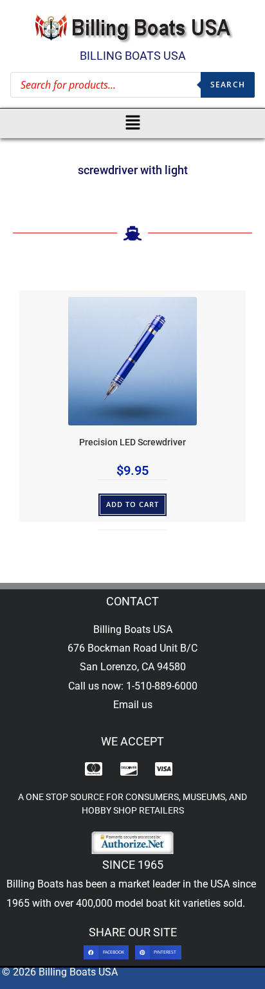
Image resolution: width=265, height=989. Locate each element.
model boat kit (147, 903)
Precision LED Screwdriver (132, 442)
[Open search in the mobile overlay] (132, 85)
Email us (132, 705)
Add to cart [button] (133, 504)
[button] (133, 123)
